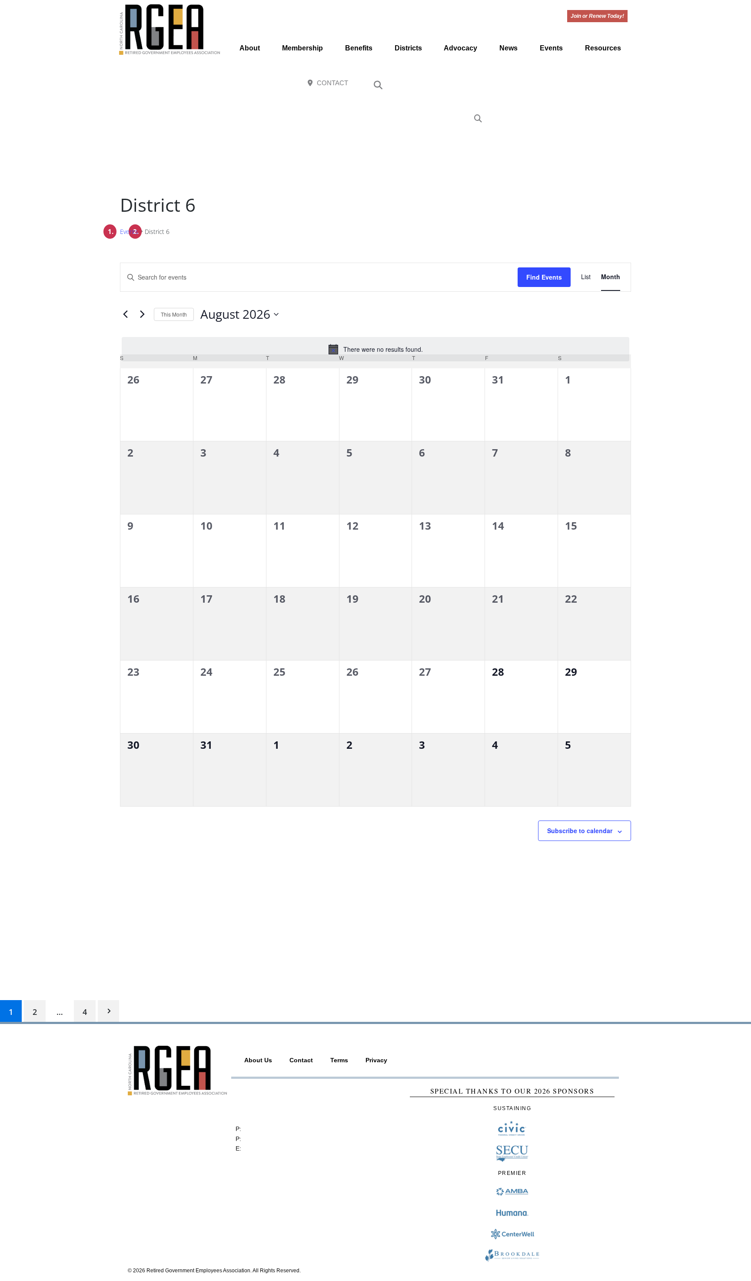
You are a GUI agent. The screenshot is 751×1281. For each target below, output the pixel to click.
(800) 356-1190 (264, 1138)
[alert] (375, 349)
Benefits (358, 48)
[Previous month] (125, 314)
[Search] (478, 119)
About (249, 48)
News (508, 48)
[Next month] (142, 314)
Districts (408, 48)
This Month (174, 314)
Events (551, 48)
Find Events (544, 277)
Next (108, 1011)
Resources (603, 48)
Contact (301, 1060)
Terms (339, 1060)
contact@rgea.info (268, 1148)
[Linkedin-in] (618, 83)
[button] (378, 85)
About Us (258, 1060)
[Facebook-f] (561, 83)
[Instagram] (580, 83)
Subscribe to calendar (579, 830)
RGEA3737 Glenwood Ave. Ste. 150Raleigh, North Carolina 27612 (277, 1102)
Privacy (376, 1060)
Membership (302, 48)
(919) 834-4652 (264, 1128)
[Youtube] (599, 83)
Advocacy (460, 48)
